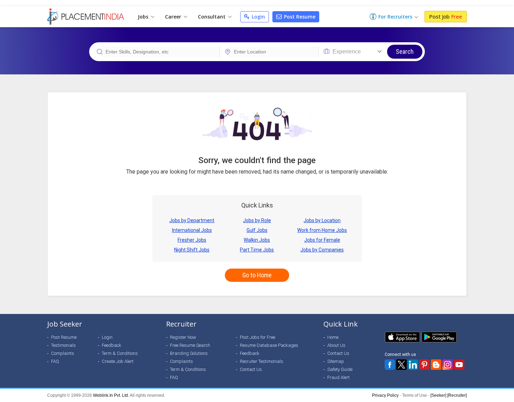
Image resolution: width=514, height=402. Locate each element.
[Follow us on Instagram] (447, 364)
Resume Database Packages (269, 345)
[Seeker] (438, 395)
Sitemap (335, 361)
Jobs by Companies (322, 250)
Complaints (62, 353)
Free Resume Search (190, 345)
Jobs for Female (322, 240)
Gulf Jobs (257, 230)
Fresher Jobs (192, 240)
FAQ (55, 361)
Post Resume (299, 16)
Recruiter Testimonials (261, 361)
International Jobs (192, 230)
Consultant (212, 16)
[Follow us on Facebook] (390, 364)
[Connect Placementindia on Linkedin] (413, 364)
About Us (336, 345)
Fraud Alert (338, 377)
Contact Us (251, 369)
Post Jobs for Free (257, 337)
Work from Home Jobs (322, 230)
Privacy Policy (385, 395)
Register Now (183, 337)
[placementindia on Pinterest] (424, 364)
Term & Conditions (120, 353)
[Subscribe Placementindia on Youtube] (459, 364)
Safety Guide (339, 369)
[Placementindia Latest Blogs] (436, 364)
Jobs (144, 16)
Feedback (111, 345)
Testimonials (63, 345)
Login (257, 16)
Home (332, 337)
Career (174, 16)
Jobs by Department (191, 220)
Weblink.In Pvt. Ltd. (111, 395)
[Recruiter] (457, 395)
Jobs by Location (322, 220)
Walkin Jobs (257, 240)
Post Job (445, 16)
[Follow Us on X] (401, 364)
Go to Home (257, 275)
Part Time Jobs (257, 250)
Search (405, 51)
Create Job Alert (118, 361)
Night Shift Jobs (191, 250)
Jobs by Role (257, 220)
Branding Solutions (189, 353)
